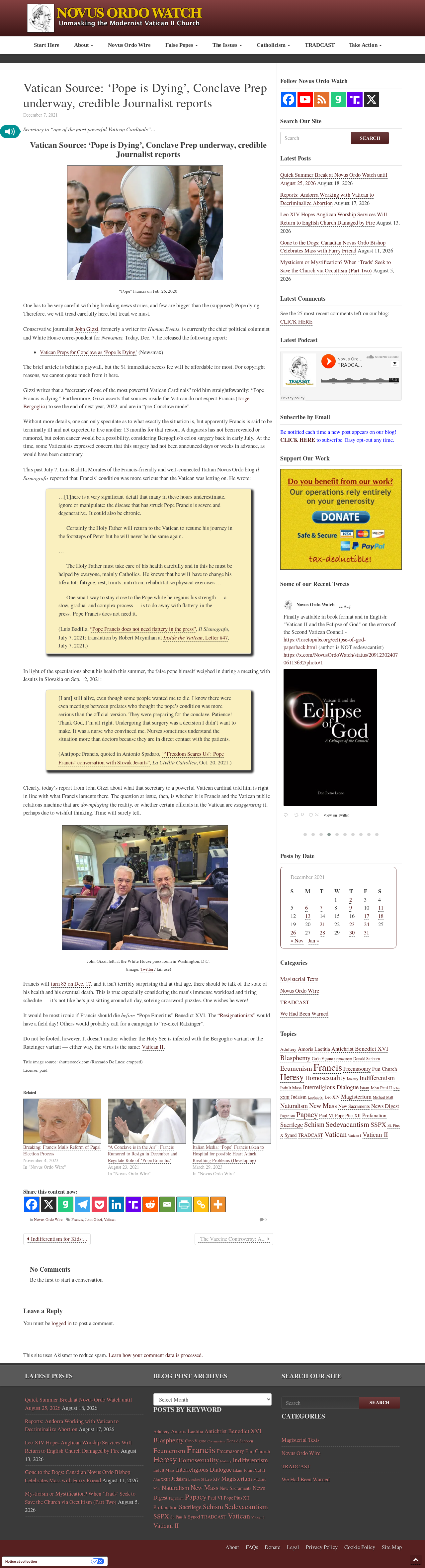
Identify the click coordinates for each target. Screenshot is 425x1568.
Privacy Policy (322, 1547)
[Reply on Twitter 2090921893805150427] (287, 801)
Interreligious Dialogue (331, 1087)
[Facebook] (32, 1204)
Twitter (146, 969)
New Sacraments (354, 1106)
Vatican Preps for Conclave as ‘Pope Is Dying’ (88, 351)
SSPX (378, 1124)
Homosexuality (325, 1077)
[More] (218, 1204)
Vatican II (153, 1046)
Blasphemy (295, 1057)
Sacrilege (291, 1124)
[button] (10, 131)
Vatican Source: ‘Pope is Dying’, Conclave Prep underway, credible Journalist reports (145, 95)
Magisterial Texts (299, 979)
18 (380, 916)
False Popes (180, 45)
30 (352, 932)
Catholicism (272, 45)
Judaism (298, 1097)
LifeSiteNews (310, 614)
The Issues (225, 45)
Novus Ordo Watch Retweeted (324, 603)
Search (370, 138)
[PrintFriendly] (184, 1204)
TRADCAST (320, 45)
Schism (314, 1124)
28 (322, 932)
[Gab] (65, 1204)
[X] (48, 1204)
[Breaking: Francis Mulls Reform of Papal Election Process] (62, 1121)
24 (366, 924)
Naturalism (294, 1105)
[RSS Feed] (321, 99)
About (82, 45)
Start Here (46, 45)
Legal (293, 1547)
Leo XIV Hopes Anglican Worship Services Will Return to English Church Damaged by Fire (333, 218)
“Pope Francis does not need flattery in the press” (143, 629)
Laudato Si (315, 1097)
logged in (61, 1323)
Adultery (288, 1049)
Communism (343, 1058)
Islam (364, 1087)
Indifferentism (377, 1077)
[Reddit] (150, 1204)
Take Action (364, 45)
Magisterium (356, 1096)
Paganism (287, 1115)
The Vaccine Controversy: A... (233, 1238)
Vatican (110, 1219)
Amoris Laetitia (314, 1048)
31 (366, 932)
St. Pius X (178, 1517)
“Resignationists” (236, 1015)
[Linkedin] (116, 1204)
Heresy (292, 1076)
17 (366, 916)
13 (307, 916)
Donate (272, 1547)
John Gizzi (86, 329)
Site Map (392, 1547)
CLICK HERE (296, 321)
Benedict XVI (371, 1048)
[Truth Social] (133, 1204)
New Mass (323, 1105)
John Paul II (381, 1088)
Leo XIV (332, 1097)
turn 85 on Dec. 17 (71, 983)
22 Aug (340, 616)
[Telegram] (82, 1204)
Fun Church (384, 1068)
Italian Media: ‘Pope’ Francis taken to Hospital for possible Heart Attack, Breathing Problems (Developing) (228, 1153)
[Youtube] (305, 99)
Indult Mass (290, 1088)
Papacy (307, 1114)
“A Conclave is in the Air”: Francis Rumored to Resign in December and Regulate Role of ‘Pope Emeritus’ (142, 1153)
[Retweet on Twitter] (295, 603)
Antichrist (342, 1048)
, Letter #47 (195, 637)
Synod (291, 1134)
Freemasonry (357, 1068)
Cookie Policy (359, 1547)
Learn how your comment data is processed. (156, 1355)
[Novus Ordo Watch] (122, 17)
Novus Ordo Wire (129, 45)
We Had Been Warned (304, 1013)
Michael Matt (383, 1097)
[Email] (167, 1204)
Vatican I (354, 1135)
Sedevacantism (347, 1124)
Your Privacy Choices (66, 1561)
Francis (77, 1219)
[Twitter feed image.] (341, 720)
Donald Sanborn (366, 1058)
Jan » (313, 940)
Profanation (374, 1115)
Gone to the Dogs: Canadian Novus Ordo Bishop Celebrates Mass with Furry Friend (332, 246)
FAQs (252, 1547)
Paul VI (326, 1115)
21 (322, 924)
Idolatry (352, 1078)
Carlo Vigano (322, 1058)
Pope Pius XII (348, 1115)
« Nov (297, 940)
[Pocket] (99, 1204)
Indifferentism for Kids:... (58, 1238)
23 (352, 924)
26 (293, 932)
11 (380, 907)
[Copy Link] (201, 1204)
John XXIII (161, 1479)
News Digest (385, 1106)
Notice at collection (21, 1561)
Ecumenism (296, 1068)
